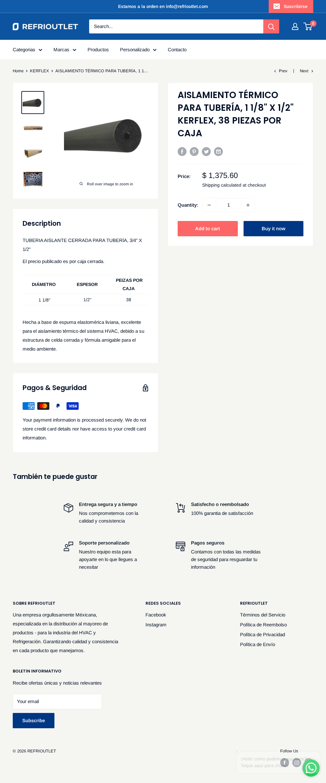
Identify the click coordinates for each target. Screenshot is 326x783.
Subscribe (33, 720)
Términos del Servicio (262, 614)
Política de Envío (257, 644)
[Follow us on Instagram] (296, 762)
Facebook (155, 614)
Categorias (24, 49)
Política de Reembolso (263, 624)
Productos (98, 49)
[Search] (271, 26)
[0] (308, 26)
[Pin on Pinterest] (194, 151)
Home (18, 70)
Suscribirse (296, 6)
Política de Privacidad (262, 634)
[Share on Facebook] (182, 151)
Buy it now (273, 228)
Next (304, 70)
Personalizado (135, 49)
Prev (283, 70)
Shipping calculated (221, 185)
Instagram (156, 624)
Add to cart (207, 228)
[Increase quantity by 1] (248, 205)
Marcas (61, 49)
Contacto (177, 49)
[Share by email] (218, 151)
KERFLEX (39, 70)
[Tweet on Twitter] (206, 151)
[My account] (295, 26)
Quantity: (188, 205)
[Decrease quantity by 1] (209, 205)
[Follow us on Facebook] (284, 762)
